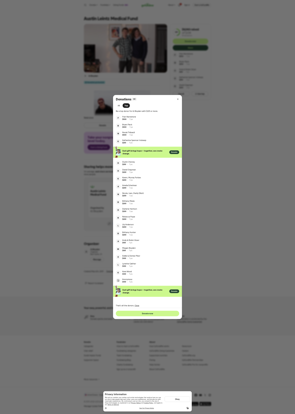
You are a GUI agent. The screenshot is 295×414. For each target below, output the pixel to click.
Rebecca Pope (128, 217)
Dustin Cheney (128, 162)
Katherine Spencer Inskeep (134, 140)
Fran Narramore (129, 117)
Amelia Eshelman (129, 185)
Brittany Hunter (129, 232)
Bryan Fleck (127, 125)
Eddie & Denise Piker (131, 256)
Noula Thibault (128, 132)
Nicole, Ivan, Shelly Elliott (133, 193)
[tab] (119, 105)
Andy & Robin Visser (130, 240)
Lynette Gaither (129, 264)
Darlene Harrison (129, 209)
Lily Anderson (128, 224)
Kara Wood (127, 271)
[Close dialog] (178, 99)
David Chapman (129, 170)
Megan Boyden (129, 248)
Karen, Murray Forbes (131, 177)
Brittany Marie (128, 201)
